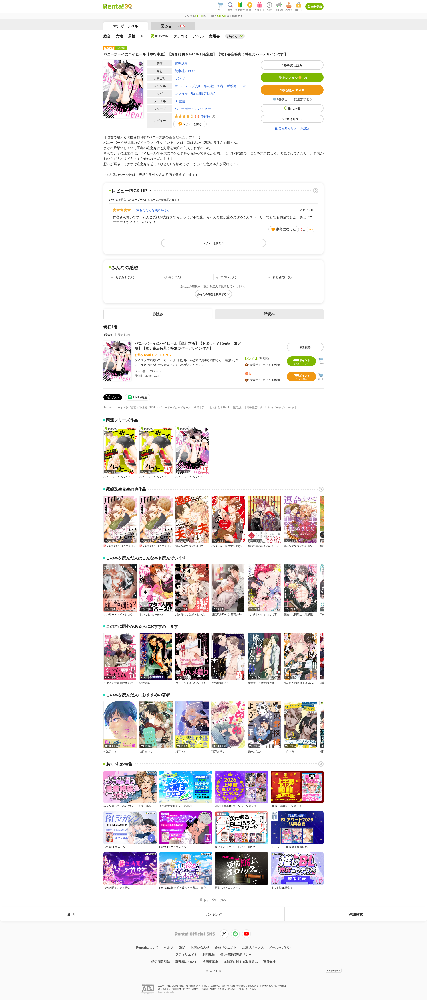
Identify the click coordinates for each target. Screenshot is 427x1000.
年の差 (209, 85)
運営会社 (269, 961)
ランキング (213, 914)
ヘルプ (168, 947)
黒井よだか (254, 751)
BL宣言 (180, 101)
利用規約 (209, 954)
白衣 (242, 85)
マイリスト (294, 119)
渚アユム (180, 751)
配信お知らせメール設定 (292, 128)
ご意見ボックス (253, 947)
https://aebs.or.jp (166, 992)
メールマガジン (280, 947)
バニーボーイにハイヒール (195, 108)
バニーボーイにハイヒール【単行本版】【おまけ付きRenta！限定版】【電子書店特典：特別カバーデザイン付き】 (188, 346)
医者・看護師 (227, 85)
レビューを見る (212, 243)
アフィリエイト (186, 954)
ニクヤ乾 (289, 751)
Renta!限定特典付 (204, 93)
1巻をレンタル (292, 77)
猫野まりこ (218, 751)
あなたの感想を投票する (212, 294)
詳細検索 (356, 914)
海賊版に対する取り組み (241, 961)
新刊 (71, 914)
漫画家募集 (210, 961)
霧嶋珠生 (181, 63)
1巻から (108, 335)
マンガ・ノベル (125, 25)
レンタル (181, 93)
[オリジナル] (159, 36)
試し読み (305, 347)
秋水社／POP (185, 70)
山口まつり (146, 751)
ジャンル (233, 36)
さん (152, 210)
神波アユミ (110, 751)
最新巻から (124, 335)
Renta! (107, 407)
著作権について (186, 961)
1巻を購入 (292, 90)
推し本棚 (294, 108)
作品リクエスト (226, 947)
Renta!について (147, 947)
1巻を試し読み (292, 65)
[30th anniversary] (128, 6)
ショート (175, 25)
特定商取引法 (160, 961)
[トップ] (113, 6)
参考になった (286, 229)
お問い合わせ (200, 947)
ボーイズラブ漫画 (188, 85)
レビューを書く (192, 124)
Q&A (182, 947)
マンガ (180, 78)
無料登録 (316, 6)
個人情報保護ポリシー (236, 954)
